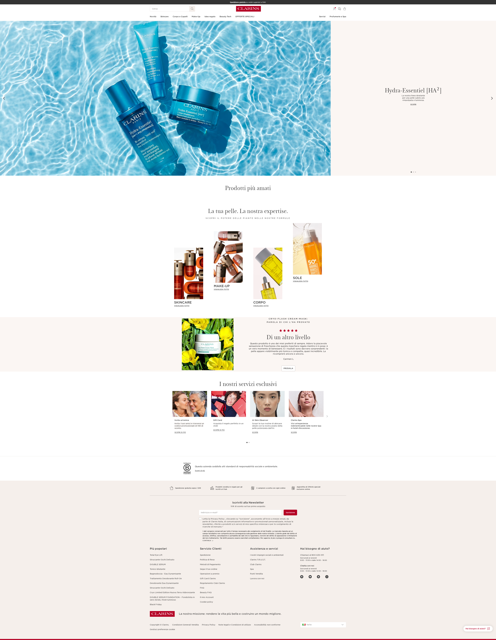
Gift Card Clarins (208, 578)
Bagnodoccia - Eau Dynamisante (165, 574)
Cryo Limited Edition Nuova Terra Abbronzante (172, 592)
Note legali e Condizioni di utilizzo (234, 625)
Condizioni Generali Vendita (185, 625)
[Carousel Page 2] (413, 172)
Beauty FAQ (205, 592)
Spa (252, 569)
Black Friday (156, 604)
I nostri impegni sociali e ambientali (267, 555)
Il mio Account (207, 597)
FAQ (202, 588)
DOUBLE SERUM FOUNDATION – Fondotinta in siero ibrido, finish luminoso (172, 598)
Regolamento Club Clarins (212, 583)
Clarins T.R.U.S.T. (258, 560)
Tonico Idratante (157, 569)
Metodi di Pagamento (210, 564)
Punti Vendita (256, 574)
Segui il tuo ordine (208, 569)
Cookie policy (206, 602)
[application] (189, 414)
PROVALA (288, 368)
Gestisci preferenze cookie (162, 629)
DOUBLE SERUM (158, 564)
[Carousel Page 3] (415, 172)
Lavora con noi (257, 578)
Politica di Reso (207, 560)
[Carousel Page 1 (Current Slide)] (411, 172)
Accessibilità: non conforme (267, 625)
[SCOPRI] (165, 98)
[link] (188, 306)
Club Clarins (255, 564)
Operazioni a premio (209, 574)
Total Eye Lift (156, 555)
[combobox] (323, 625)
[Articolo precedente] (4, 98)
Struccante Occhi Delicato (162, 560)
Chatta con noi (307, 566)
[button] (478, 628)
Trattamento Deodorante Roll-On (166, 578)
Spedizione (205, 555)
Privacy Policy (208, 625)
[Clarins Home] (248, 9)
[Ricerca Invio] (192, 9)
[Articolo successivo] (491, 98)
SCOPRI (413, 104)
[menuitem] (334, 8)
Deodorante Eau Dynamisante (164, 583)
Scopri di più (200, 471)
